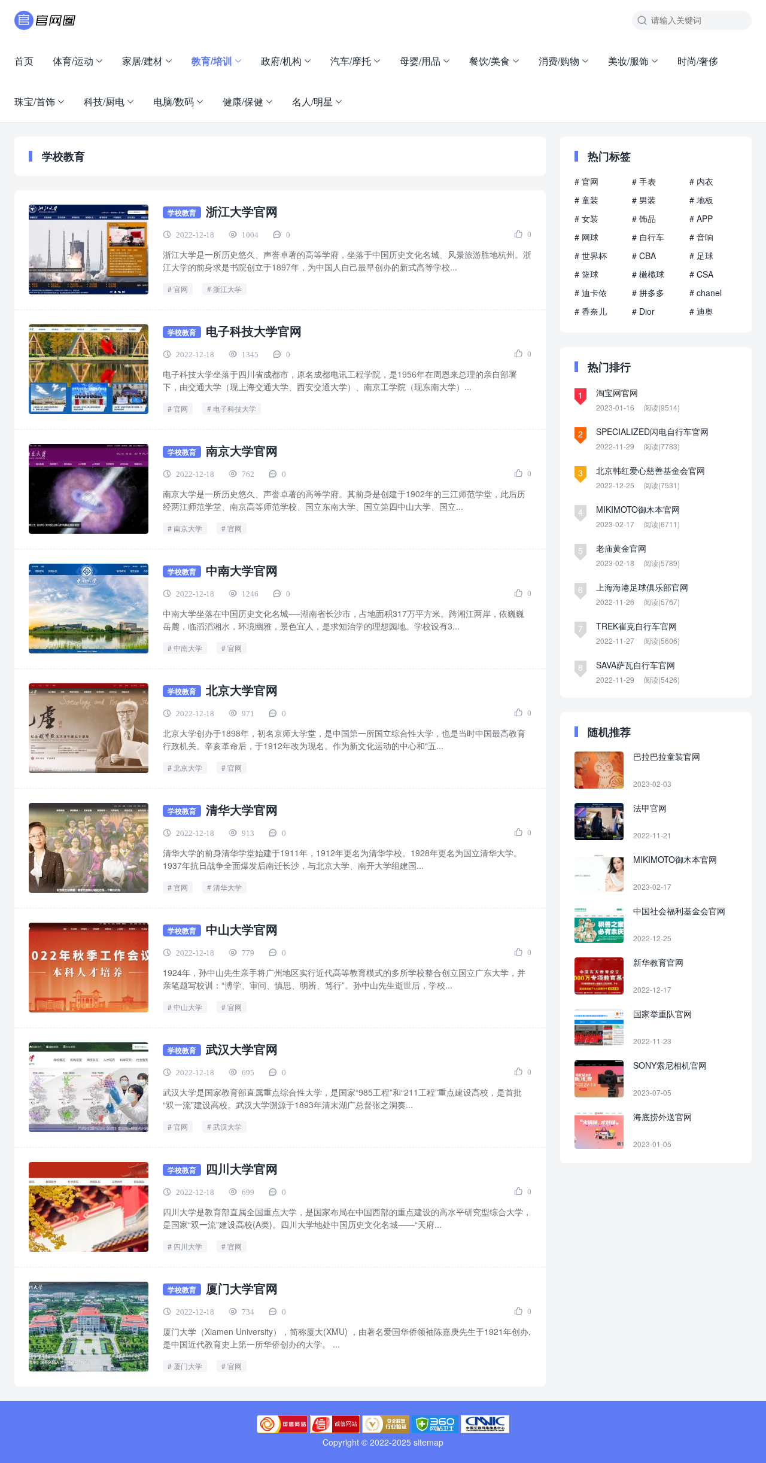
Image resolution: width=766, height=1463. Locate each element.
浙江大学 (227, 289)
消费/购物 (559, 61)
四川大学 (188, 1246)
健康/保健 (243, 101)
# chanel (705, 292)
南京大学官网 (242, 450)
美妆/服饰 (628, 61)
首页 (24, 61)
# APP (701, 218)
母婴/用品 (420, 61)
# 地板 (701, 200)
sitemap (428, 1442)
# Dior (643, 311)
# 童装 (586, 200)
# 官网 (586, 181)
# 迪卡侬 (590, 292)
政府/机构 (281, 61)
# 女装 (586, 218)
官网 (181, 289)
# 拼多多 (648, 292)
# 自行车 (648, 237)
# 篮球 (586, 274)
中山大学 (188, 1007)
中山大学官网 (242, 929)
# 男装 (644, 200)
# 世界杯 (590, 255)
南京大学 (188, 528)
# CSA (701, 274)
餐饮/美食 (489, 61)
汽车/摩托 (350, 61)
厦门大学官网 (242, 1288)
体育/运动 (73, 61)
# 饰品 (644, 218)
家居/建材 (142, 61)
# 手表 (644, 181)
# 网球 (586, 237)
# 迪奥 (701, 311)
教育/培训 (212, 61)
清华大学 (227, 887)
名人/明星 (312, 101)
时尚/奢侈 (697, 61)
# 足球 (701, 255)
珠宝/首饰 (34, 101)
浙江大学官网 (242, 211)
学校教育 (182, 212)
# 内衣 (701, 181)
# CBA (644, 255)
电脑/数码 (173, 101)
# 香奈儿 (590, 311)
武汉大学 (227, 1126)
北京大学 (188, 767)
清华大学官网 (242, 809)
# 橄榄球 (648, 274)
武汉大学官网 (242, 1048)
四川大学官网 (242, 1168)
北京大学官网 (242, 689)
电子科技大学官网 (254, 330)
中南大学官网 (242, 570)
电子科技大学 (234, 408)
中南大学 (188, 648)
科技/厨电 (104, 101)
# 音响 (701, 237)
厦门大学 (188, 1366)
